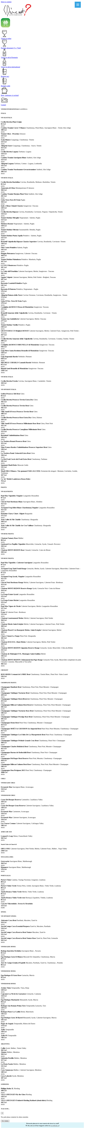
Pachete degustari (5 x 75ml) (11, 48)
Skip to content (6, 2)
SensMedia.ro (54, 1126)
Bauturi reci (5, 76)
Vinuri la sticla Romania (9, 57)
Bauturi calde (5, 86)
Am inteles (5, 1121)
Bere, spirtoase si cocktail (10, 95)
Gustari (3, 105)
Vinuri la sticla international (10, 67)
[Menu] (78, 5)
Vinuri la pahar (6, 38)
